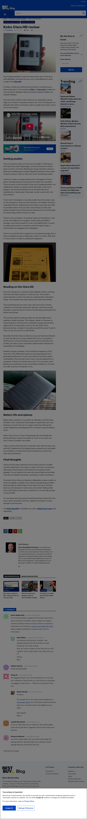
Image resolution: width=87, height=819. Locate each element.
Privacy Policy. (29, 801)
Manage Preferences (26, 808)
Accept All (9, 808)
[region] (43, 803)
